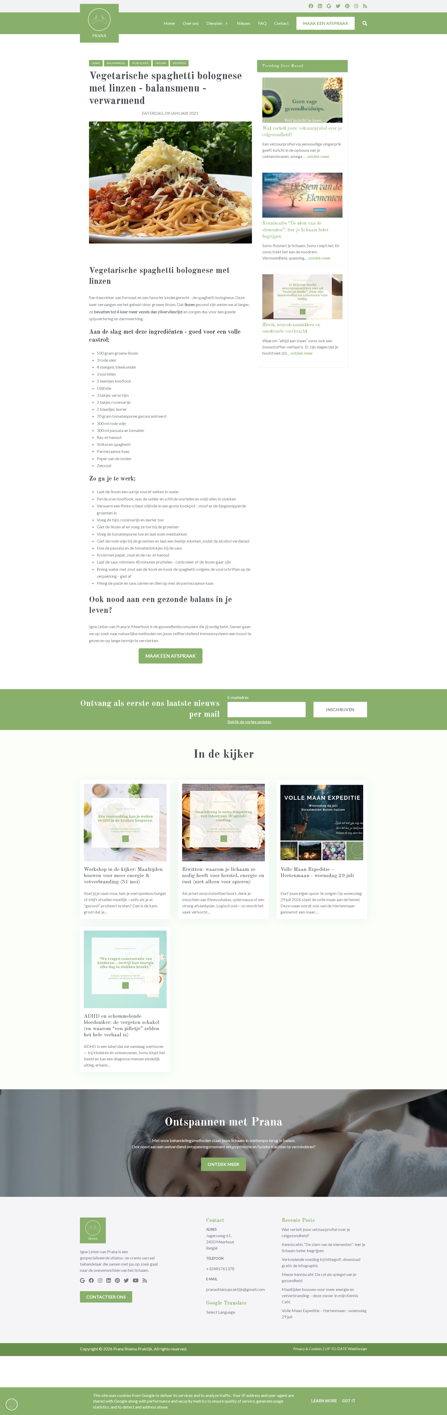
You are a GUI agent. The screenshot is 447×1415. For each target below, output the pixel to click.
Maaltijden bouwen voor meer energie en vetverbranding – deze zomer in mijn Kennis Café (320, 1295)
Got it (348, 1400)
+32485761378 (220, 1268)
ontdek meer (318, 156)
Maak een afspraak (170, 656)
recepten (179, 63)
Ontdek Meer (223, 1164)
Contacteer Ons (106, 1296)
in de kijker (140, 63)
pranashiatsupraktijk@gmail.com (235, 1289)
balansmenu (116, 63)
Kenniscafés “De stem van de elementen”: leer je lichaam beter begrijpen (295, 230)
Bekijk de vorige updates (249, 721)
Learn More (324, 1400)
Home (96, 63)
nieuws (160, 63)
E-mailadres (238, 697)
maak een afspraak (325, 23)
